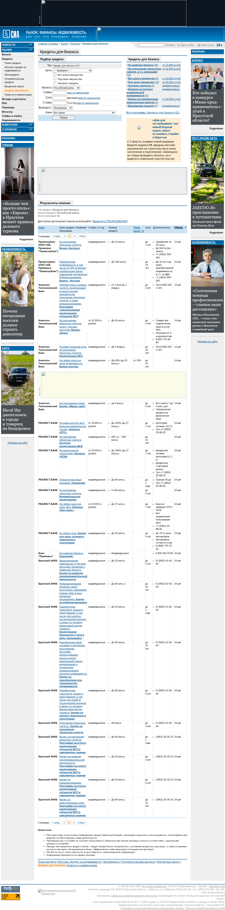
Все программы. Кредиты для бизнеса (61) (153, 112)
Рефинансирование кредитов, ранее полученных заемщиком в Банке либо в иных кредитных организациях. (73, 593)
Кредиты (75, 43)
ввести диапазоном (78, 92)
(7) (143, 106)
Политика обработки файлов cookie (205, 908)
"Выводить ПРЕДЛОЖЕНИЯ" (110, 221)
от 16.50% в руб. (171, 68)
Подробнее (26, 239)
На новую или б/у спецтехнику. (72, 453)
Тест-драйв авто (204, 138)
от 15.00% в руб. (171, 65)
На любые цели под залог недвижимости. (71, 363)
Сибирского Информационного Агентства (134, 895)
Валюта (6, 54)
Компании (10, 124)
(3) (143, 78)
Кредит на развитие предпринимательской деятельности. (72, 766)
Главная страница (48, 43)
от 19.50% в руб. (171, 99)
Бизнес (197, 60)
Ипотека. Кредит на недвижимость (15, 69)
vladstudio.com (217, 886)
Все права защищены (154, 886)
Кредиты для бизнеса (16, 90)
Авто (5, 348)
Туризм (7, 145)
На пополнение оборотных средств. (70, 244)
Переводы (8, 107)
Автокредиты (12, 74)
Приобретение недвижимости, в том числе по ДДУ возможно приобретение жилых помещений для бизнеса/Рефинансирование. (73, 271)
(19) (144, 71)
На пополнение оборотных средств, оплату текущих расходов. (70, 326)
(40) (143, 65)
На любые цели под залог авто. (71, 507)
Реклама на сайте (18, 442)
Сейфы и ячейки (12, 116)
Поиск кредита (13, 63)
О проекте (9, 129)
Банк (41, 227)
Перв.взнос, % (138, 229)
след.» (82, 236)
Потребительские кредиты (14, 80)
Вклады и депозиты (14, 99)
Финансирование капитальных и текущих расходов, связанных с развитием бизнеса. (73, 570)
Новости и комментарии (18, 94)
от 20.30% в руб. (171, 82)
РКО (4, 103)
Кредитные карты (14, 86)
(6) (140, 92)
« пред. (57, 236)
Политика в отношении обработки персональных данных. (152, 908)
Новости (8, 44)
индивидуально (171, 85)
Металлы (7, 111)
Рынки (64, 43)
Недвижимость (11, 120)
